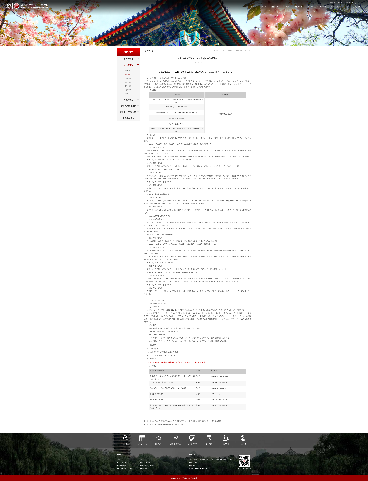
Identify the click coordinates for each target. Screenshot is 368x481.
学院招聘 (356, 7)
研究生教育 (128, 65)
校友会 (345, 7)
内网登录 (340, 2)
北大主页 (332, 2)
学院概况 (263, 7)
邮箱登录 (348, 2)
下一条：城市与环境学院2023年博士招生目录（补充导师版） (164, 424)
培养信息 (128, 78)
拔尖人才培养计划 (128, 106)
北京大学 (119, 460)
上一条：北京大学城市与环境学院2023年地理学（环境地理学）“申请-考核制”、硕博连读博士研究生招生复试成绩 (182, 421)
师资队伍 (274, 7)
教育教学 (286, 7)
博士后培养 (128, 100)
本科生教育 (128, 59)
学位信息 (128, 82)
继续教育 (334, 7)
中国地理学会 (144, 468)
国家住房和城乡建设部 (147, 465)
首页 (253, 7)
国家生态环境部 (145, 462)
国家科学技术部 (121, 462)
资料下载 (128, 94)
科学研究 (298, 7)
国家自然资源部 (121, 465)
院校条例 (128, 86)
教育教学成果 (128, 118)
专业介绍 (128, 71)
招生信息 (128, 74)
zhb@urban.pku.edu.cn (200, 468)
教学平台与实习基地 (128, 112)
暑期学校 (128, 90)
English (356, 2)
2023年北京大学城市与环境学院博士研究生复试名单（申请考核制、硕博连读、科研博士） (177, 362)
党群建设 (322, 7)
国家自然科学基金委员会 (124, 468)
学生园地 (310, 7)
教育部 (142, 460)
